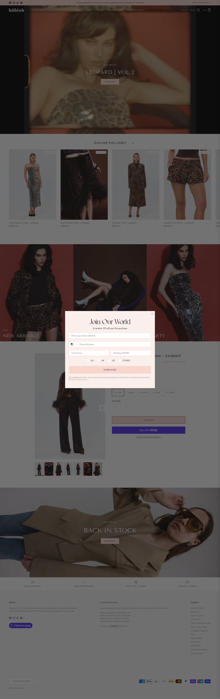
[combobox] (73, 344)
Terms (84, 380)
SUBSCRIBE (110, 369)
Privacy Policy (74, 380)
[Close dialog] (152, 313)
